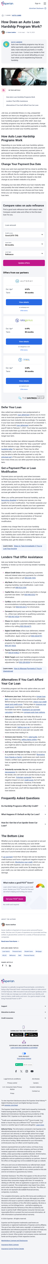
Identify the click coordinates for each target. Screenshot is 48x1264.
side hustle (33, 737)
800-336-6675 (25, 626)
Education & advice (8, 1012)
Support (4, 1006)
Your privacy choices (24, 1058)
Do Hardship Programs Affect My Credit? (19, 806)
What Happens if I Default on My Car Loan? (20, 814)
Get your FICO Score (14, 899)
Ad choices (36, 1079)
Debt (19, 955)
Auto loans (16, 15)
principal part (6, 457)
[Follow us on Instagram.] (26, 1071)
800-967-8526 (13, 617)
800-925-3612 (21, 607)
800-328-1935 (30, 578)
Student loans (28, 951)
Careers (36, 1083)
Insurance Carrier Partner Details (12, 1249)
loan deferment (24, 415)
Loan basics (6, 951)
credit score (28, 780)
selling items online (29, 740)
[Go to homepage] (2, 15)
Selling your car (23, 727)
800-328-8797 (36, 636)
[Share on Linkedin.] (10, 965)
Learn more (40, 1125)
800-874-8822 (13, 653)
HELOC (4, 955)
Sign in (37, 3)
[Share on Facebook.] (3, 965)
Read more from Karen (9, 941)
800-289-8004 (24, 662)
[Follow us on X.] (21, 1071)
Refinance (12, 955)
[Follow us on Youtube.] (32, 1071)
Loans (8, 15)
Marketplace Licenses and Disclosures (14, 1240)
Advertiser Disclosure (36, 8)
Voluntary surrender (23, 777)
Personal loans (17, 951)
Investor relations (36, 1087)
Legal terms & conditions (12, 1079)
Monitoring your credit (23, 862)
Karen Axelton (12, 32)
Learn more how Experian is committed (24, 1048)
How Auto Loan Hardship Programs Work (20, 97)
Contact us (36, 1091)
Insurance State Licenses (10, 1245)
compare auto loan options (34, 712)
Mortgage (39, 951)
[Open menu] (43, 3)
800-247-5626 (10, 646)
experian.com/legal (11, 1105)
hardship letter (7, 449)
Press (12, 1093)
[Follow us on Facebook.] (16, 1071)
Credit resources (7, 1018)
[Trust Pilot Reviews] (24, 1064)
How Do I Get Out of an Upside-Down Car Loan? (19, 824)
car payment (8, 857)
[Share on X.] (6, 965)
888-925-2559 (20, 588)
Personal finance (29, 955)
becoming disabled (8, 500)
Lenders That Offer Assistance (17, 101)
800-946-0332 (29, 595)
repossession (10, 772)
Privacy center (12, 1083)
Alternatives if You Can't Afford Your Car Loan (22, 105)
